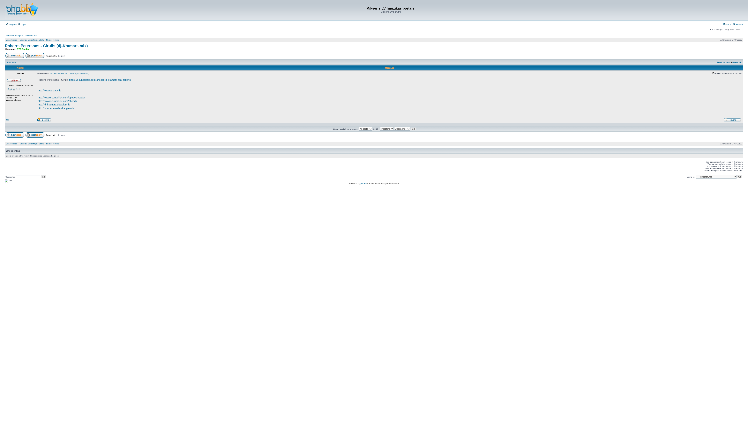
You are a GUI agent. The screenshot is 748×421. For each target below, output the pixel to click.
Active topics (31, 35)
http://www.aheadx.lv (49, 90)
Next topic (737, 62)
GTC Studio (23, 49)
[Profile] (44, 121)
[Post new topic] (14, 58)
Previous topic (724, 62)
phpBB (364, 183)
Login (23, 24)
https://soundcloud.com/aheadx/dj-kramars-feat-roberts (100, 79)
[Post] (713, 73)
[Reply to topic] (35, 58)
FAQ (728, 24)
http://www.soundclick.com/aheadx (57, 101)
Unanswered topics (14, 35)
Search (739, 24)
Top (7, 120)
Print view (11, 62)
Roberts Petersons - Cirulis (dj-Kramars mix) (46, 46)
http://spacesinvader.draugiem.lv (56, 108)
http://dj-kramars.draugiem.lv (54, 104)
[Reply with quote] (732, 121)
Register (12, 24)
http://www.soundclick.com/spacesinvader (61, 97)
